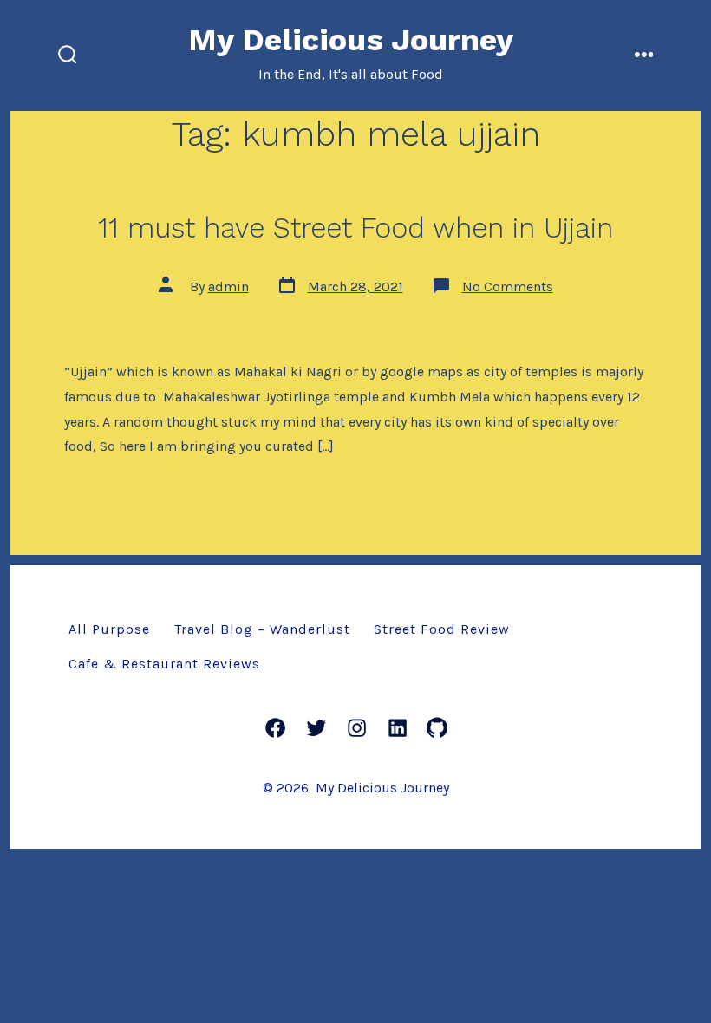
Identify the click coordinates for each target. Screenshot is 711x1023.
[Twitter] (316, 727)
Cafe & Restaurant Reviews (164, 663)
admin (228, 286)
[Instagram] (356, 727)
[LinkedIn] (397, 727)
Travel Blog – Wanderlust (262, 629)
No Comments (507, 286)
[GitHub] (437, 727)
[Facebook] (275, 727)
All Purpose (109, 629)
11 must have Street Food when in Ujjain (355, 228)
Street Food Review (442, 629)
